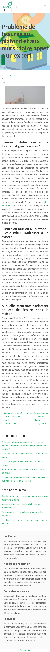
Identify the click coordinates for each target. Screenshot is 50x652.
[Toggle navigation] (45, 6)
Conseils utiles (10, 75)
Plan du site (25, 650)
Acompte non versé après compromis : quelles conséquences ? (13, 418)
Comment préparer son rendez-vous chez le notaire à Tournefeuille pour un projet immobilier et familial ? (25, 445)
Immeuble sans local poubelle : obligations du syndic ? (36, 418)
